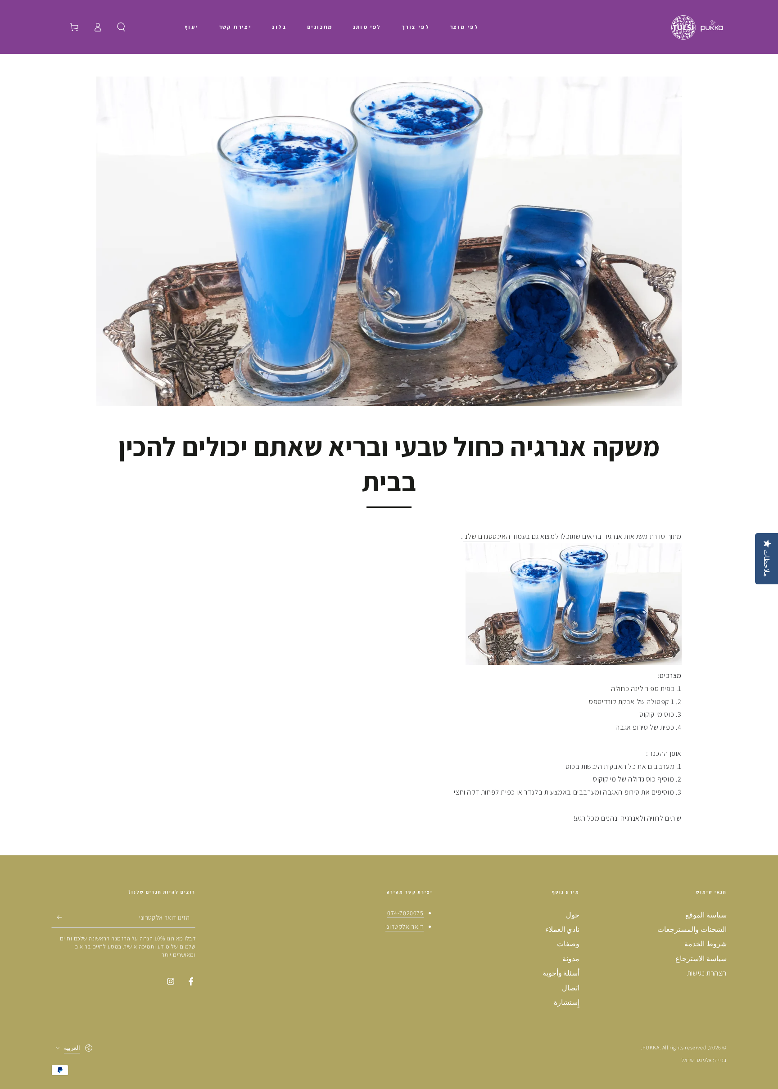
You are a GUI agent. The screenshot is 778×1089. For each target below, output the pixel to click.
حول (572, 915)
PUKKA (651, 1047)
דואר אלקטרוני (404, 926)
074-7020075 (405, 913)
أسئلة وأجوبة (561, 973)
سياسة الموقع (706, 915)
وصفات (568, 944)
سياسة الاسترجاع (701, 958)
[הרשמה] (56, 917)
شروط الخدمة (705, 944)
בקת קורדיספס (609, 701)
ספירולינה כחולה (635, 688)
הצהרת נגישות (707, 973)
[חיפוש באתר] (121, 27)
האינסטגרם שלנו (486, 536)
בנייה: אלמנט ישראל (704, 1060)
